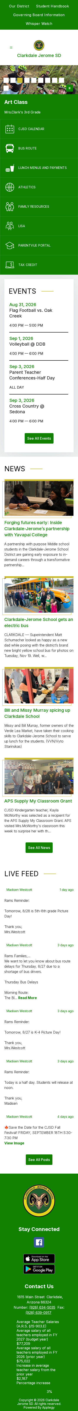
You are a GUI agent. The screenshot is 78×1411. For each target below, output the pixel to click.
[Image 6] (40, 80)
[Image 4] (26, 80)
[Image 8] (54, 80)
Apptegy (48, 1407)
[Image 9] (61, 80)
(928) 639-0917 (38, 1312)
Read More (27, 998)
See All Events (39, 438)
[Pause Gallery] (69, 88)
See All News (39, 847)
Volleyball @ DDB (28, 344)
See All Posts (39, 1159)
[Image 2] (13, 80)
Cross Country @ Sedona (26, 409)
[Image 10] (6, 88)
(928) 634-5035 (42, 1307)
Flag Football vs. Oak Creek (30, 313)
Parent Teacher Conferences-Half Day (33, 375)
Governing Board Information (39, 15)
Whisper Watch (39, 23)
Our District (19, 6)
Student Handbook (52, 6)
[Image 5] (33, 80)
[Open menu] (11, 47)
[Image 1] (6, 80)
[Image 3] (20, 80)
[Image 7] (47, 80)
